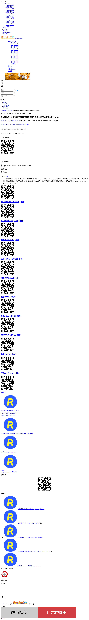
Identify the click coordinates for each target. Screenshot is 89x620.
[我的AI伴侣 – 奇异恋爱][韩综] (12, 259)
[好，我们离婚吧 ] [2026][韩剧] (12, 221)
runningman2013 (10, 21)
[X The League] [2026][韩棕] (11, 316)
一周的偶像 (6, 105)
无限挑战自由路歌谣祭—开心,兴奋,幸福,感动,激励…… (31, 509)
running (5, 102)
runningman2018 (10, 15)
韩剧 (4, 27)
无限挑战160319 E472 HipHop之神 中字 (10, 413)
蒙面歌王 (5, 103)
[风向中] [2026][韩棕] (8, 354)
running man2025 (10, 6)
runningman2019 (10, 13)
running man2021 (10, 11)
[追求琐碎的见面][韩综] (9, 278)
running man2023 (10, 8)
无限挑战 (5, 108)
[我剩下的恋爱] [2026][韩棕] (11, 335)
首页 (2, 110)
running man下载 (7, 3)
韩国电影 (5, 30)
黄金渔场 (5, 106)
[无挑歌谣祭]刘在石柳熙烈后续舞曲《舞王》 (28, 523)
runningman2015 (10, 18)
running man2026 (10, 5)
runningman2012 (10, 22)
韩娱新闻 (5, 33)
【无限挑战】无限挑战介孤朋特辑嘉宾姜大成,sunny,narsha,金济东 (33, 551)
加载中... (4, 392)
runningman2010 (10, 25)
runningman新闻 (7, 32)
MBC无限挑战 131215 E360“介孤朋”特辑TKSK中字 (30, 537)
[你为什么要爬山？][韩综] (10, 240)
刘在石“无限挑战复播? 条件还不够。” (10, 410)
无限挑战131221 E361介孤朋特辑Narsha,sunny (29, 566)
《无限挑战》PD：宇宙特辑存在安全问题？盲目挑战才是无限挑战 (17, 433)
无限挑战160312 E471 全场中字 (8, 415)
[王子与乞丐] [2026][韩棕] (10, 373)
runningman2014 (10, 20)
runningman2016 (10, 17)
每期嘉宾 (8, 26)
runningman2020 (10, 12)
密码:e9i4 (3, 618)
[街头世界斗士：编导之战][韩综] (12, 202)
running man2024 (10, 7)
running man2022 (10, 10)
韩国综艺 (5, 29)
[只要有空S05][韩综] (8, 297)
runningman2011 (10, 23)
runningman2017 (10, 16)
